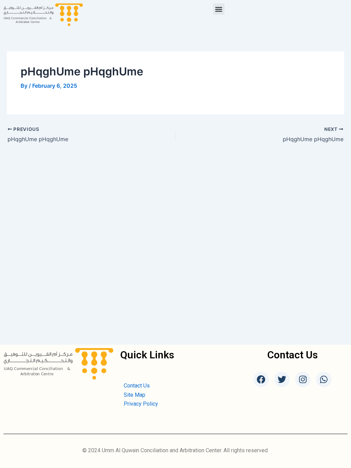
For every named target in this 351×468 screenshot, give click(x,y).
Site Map (134, 395)
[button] (219, 9)
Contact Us (137, 385)
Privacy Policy (141, 404)
